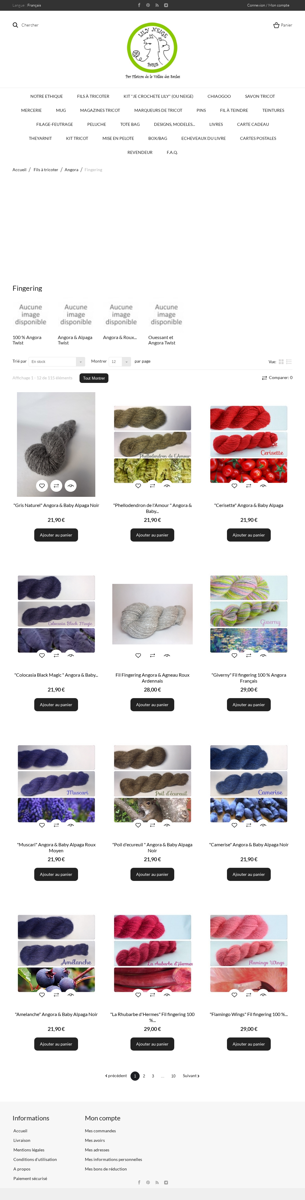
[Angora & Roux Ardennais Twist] (121, 315)
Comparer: (280, 377)
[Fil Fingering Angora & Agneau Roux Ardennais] (152, 614)
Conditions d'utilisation (35, 1159)
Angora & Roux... (120, 337)
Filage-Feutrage (54, 124)
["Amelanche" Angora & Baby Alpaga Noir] (56, 953)
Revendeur (139, 152)
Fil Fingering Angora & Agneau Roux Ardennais (152, 677)
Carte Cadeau (253, 124)
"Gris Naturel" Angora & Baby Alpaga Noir (56, 505)
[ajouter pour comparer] (56, 486)
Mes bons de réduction (106, 1168)
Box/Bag (157, 138)
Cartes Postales (258, 138)
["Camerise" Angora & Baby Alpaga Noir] (248, 784)
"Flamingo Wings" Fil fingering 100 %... (249, 1014)
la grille (282, 361)
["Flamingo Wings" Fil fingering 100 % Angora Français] (248, 953)
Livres (216, 124)
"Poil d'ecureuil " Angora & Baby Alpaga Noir (152, 847)
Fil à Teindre (234, 110)
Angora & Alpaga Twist (75, 339)
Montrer (99, 361)
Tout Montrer (94, 378)
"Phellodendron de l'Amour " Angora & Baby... (152, 508)
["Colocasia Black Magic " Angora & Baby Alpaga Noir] (56, 614)
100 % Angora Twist (27, 339)
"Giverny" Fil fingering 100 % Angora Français (248, 677)
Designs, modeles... (174, 124)
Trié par (20, 361)
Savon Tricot (260, 96)
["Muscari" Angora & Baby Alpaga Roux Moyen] (56, 784)
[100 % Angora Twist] (31, 315)
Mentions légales (28, 1149)
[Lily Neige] (152, 50)
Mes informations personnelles (113, 1159)
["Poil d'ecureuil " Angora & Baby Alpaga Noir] (152, 784)
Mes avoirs (95, 1140)
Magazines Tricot (100, 110)
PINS (201, 110)
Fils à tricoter (93, 96)
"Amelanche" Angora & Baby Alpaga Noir (56, 1014)
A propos (21, 1168)
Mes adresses (97, 1149)
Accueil (20, 169)
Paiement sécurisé (30, 1178)
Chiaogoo (219, 96)
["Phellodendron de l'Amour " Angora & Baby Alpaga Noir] (152, 444)
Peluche (96, 124)
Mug (61, 110)
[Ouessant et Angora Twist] (166, 315)
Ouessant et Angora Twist (161, 339)
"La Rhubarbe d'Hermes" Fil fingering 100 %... (152, 1017)
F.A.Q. (172, 152)
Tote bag (130, 124)
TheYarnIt (40, 138)
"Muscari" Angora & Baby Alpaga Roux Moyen (56, 847)
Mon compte (103, 1118)
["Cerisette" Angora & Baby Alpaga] (248, 444)
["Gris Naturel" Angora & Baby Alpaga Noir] (56, 444)
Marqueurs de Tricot (158, 110)
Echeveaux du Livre (203, 138)
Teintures (273, 110)
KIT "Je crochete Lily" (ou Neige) (158, 96)
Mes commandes (100, 1130)
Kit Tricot (77, 138)
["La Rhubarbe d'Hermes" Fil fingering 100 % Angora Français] (152, 953)
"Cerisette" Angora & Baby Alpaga (248, 505)
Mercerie (31, 110)
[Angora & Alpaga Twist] (76, 315)
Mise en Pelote (118, 138)
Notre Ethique (46, 96)
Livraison (21, 1140)
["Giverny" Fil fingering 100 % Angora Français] (248, 614)
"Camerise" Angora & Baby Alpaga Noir (249, 844)
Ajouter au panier (56, 534)
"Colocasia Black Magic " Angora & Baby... (56, 675)
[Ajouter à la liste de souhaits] (42, 486)
